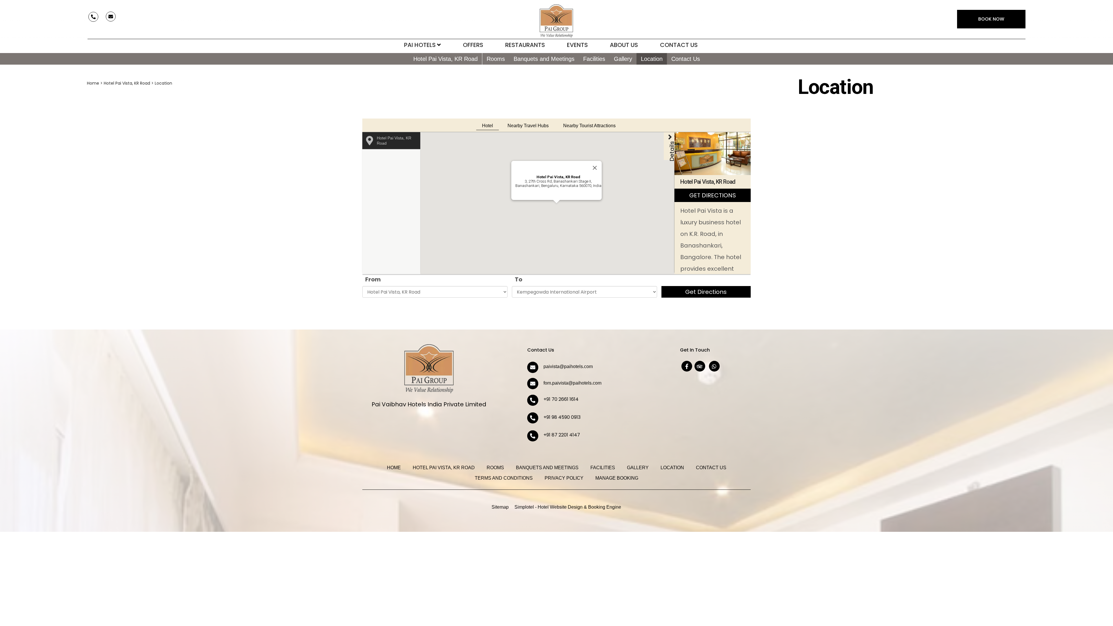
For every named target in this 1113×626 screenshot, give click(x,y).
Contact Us (679, 45)
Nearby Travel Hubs (528, 125)
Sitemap (500, 507)
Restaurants (525, 45)
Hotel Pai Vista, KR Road (445, 59)
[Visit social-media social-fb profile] (686, 366)
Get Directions (706, 292)
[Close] (595, 168)
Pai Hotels (420, 45)
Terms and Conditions (504, 478)
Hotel (487, 125)
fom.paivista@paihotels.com (572, 383)
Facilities (594, 59)
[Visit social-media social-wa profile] (714, 366)
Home (93, 83)
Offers (473, 45)
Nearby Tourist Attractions (589, 125)
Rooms (496, 59)
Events (577, 45)
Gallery (623, 59)
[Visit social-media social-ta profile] (699, 366)
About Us (624, 45)
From (373, 279)
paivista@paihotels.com (568, 366)
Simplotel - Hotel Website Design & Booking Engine (567, 507)
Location (652, 59)
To (518, 279)
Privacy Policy (564, 478)
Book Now (991, 19)
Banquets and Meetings (544, 59)
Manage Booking (616, 478)
